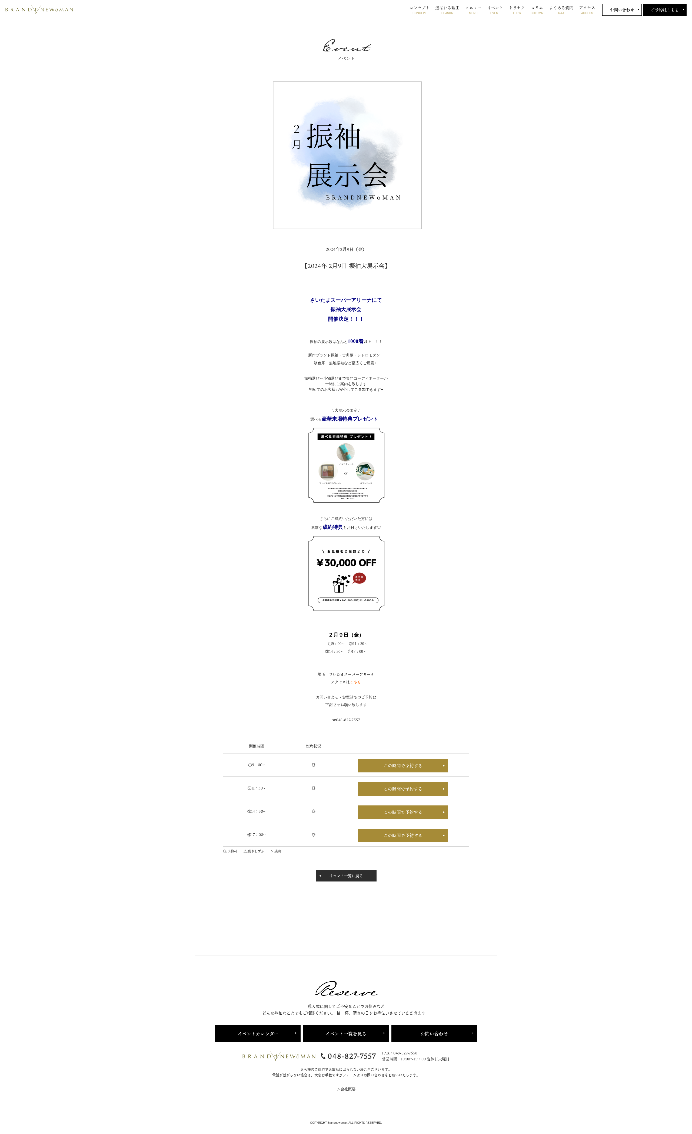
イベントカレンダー (258, 1033)
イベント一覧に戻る (346, 876)
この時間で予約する (403, 766)
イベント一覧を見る (346, 1033)
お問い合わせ (622, 10)
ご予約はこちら (665, 10)
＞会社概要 (346, 1089)
